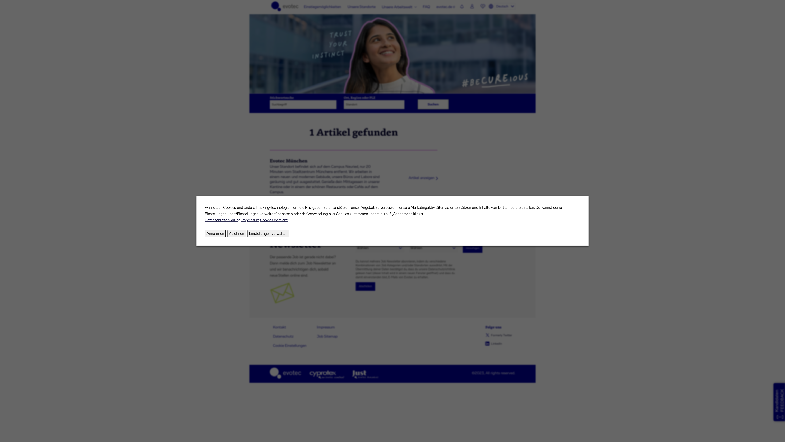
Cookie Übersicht (274, 220)
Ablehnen (236, 234)
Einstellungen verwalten (268, 234)
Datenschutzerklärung (222, 220)
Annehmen (215, 234)
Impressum (250, 220)
